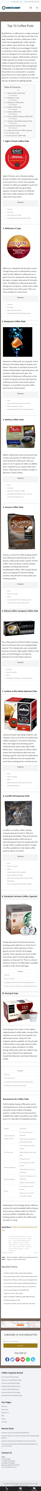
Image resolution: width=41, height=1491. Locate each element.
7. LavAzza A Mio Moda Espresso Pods (19, 121)
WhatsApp (28, 1359)
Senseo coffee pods (18, 1246)
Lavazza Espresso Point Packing (11, 1392)
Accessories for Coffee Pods (16, 136)
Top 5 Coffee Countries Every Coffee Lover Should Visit (20, 1287)
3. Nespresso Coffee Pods (15, 102)
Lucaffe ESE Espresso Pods (20, 1242)
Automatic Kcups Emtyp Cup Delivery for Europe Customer (19, 1441)
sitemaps (4, 1422)
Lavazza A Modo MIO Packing (10, 1389)
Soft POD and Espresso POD (12, 1300)
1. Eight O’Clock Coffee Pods (15, 93)
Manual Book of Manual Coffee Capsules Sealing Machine (21, 1280)
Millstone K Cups (14, 1244)
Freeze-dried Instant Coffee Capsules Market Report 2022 (20, 1276)
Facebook (7, 1359)
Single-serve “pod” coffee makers (16, 1259)
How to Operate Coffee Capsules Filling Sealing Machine (20, 1283)
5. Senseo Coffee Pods (13, 112)
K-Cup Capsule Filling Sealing (10, 1377)
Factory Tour (5, 1412)
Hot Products (29, 1484)
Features (14, 95)
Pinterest (17, 1359)
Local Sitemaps (23, 1486)
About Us (4, 1406)
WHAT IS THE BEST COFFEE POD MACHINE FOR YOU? (22, 1257)
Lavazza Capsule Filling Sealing (11, 1383)
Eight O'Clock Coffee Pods (18, 1236)
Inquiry (4, 1419)
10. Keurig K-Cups (13, 133)
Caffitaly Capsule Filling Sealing (11, 1386)
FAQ (3, 1416)
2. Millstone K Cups (12, 98)
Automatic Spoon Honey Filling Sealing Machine (15, 1433)
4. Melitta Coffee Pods (13, 107)
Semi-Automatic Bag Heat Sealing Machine (16, 1290)
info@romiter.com (16, 2)
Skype (33, 1359)
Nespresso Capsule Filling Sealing (11, 1380)
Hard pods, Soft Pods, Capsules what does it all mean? (19, 1303)
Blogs (20, 17)
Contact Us (5, 1409)
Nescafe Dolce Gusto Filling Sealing (12, 1395)
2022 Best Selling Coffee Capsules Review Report (18, 1273)
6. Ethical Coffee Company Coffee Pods (19, 116)
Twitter (12, 1359)
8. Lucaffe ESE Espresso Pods (16, 126)
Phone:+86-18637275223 (31, 2)
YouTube (23, 1359)
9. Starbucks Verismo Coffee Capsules (19, 130)
